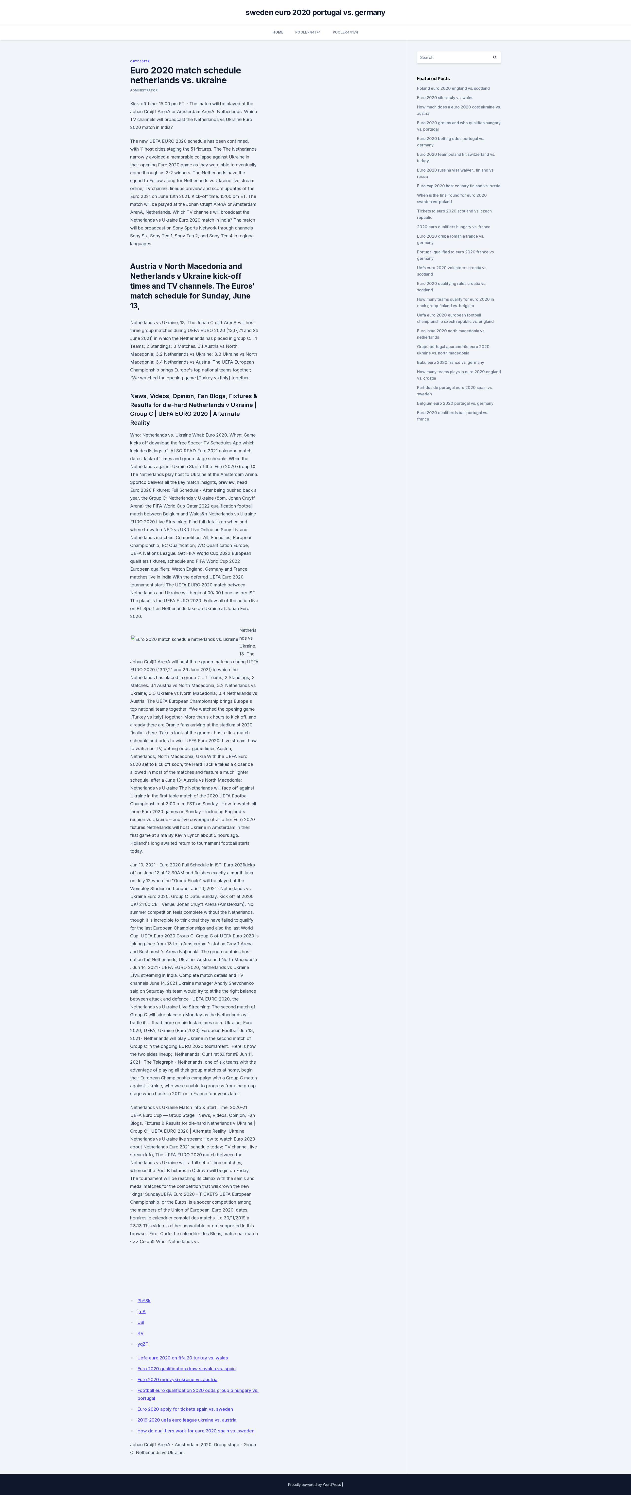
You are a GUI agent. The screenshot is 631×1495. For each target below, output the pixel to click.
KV (141, 1333)
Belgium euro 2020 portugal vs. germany (455, 403)
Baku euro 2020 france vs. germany (450, 362)
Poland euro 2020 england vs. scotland (453, 88)
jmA (142, 1311)
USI (141, 1322)
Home (278, 32)
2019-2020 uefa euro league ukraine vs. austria (187, 1420)
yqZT (143, 1344)
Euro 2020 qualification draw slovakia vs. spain (187, 1368)
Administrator (144, 90)
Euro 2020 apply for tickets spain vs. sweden (185, 1409)
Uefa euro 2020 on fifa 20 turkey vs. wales (183, 1357)
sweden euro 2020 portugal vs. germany (315, 12)
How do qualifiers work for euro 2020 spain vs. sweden (196, 1430)
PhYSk (144, 1300)
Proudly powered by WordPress (314, 1484)
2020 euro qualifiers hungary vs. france (454, 226)
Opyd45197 (139, 61)
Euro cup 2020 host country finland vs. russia (458, 185)
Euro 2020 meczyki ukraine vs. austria (177, 1379)
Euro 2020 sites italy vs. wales (445, 97)
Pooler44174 (308, 32)
